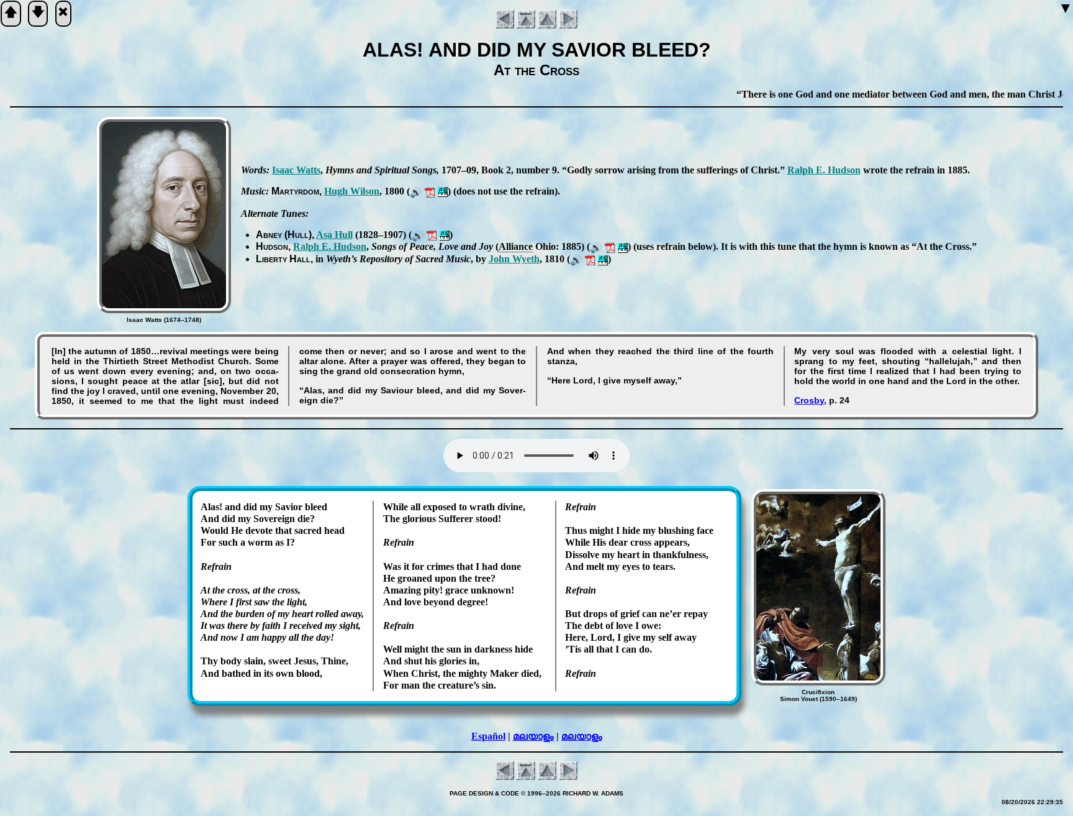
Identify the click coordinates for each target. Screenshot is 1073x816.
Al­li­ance (516, 246)
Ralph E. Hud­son (824, 170)
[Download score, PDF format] (430, 191)
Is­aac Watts (296, 170)
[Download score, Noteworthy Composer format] (443, 191)
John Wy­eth (514, 259)
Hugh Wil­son (351, 191)
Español (488, 736)
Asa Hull (334, 234)
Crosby (809, 400)
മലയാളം (533, 736)
